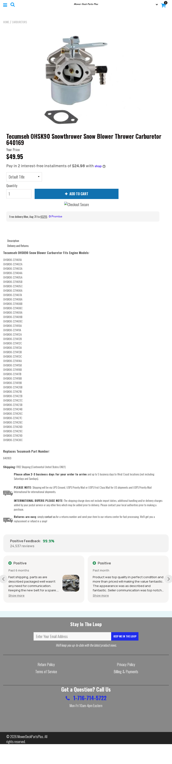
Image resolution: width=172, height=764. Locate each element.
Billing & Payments (126, 671)
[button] (16, 595)
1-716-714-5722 (89, 698)
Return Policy (46, 664)
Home (6, 22)
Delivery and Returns (18, 245)
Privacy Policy (126, 664)
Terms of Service (46, 671)
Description (13, 240)
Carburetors (19, 22)
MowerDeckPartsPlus (30, 736)
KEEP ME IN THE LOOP (124, 636)
